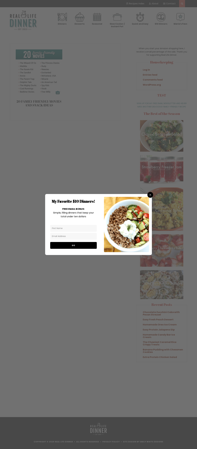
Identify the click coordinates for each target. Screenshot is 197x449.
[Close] (150, 195)
